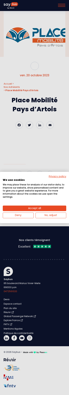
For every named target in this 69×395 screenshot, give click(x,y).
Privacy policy (57, 176)
